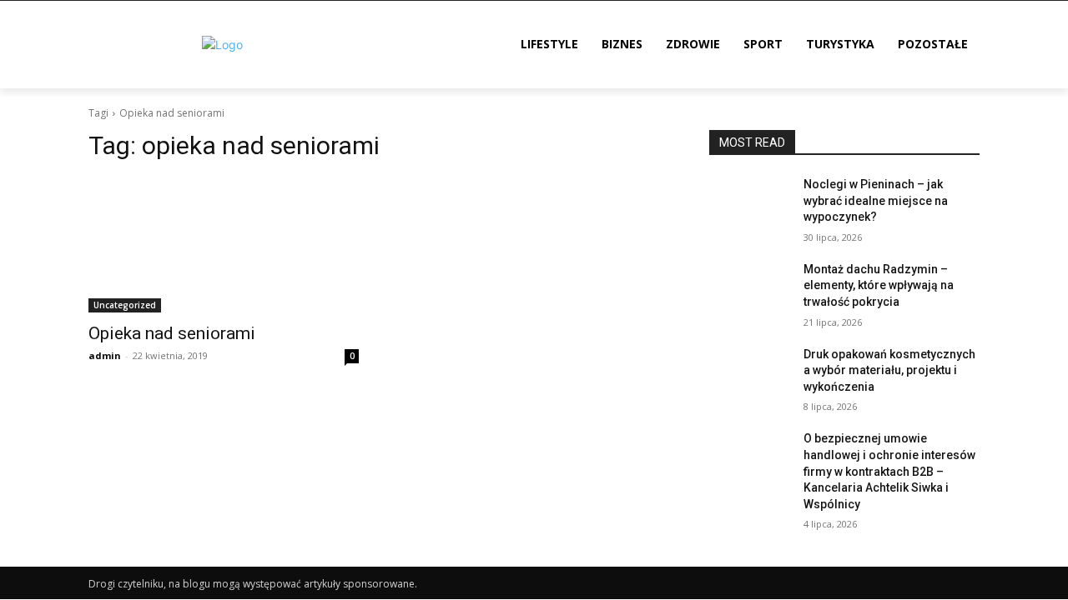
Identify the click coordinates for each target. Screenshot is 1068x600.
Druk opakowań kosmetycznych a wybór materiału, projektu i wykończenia (889, 370)
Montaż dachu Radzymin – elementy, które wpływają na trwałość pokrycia (879, 285)
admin (104, 355)
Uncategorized (124, 305)
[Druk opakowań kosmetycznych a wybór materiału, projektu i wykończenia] (749, 375)
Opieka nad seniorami (171, 333)
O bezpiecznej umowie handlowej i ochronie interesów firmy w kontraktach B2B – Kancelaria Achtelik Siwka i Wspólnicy (889, 471)
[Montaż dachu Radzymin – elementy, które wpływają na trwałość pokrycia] (749, 290)
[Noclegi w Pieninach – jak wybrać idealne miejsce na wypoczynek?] (749, 205)
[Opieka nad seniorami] (223, 245)
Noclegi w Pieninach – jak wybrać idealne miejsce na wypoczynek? (876, 200)
